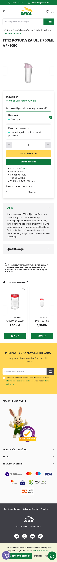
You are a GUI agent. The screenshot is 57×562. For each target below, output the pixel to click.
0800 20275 (17, 2)
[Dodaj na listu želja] (8, 192)
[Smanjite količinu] (9, 145)
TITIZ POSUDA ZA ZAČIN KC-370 (42, 319)
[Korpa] (52, 555)
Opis (10, 208)
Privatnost (45, 509)
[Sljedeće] (52, 70)
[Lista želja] (47, 11)
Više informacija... (41, 550)
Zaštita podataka (12, 509)
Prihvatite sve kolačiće (18, 555)
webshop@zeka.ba (40, 2)
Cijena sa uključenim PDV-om (21, 100)
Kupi (13, 336)
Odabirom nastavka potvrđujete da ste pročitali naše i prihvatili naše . (27, 381)
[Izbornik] (3, 11)
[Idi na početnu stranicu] (26, 12)
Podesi (38, 555)
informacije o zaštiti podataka (18, 381)
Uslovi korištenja (30, 509)
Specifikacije (15, 249)
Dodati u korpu (28, 153)
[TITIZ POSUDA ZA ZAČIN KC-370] (42, 301)
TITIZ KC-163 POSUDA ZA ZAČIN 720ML (15, 319)
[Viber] (6, 558)
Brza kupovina (28, 161)
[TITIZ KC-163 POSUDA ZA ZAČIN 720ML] (15, 301)
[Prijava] (52, 11)
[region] (28, 310)
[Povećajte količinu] (48, 145)
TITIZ (25, 168)
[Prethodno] (5, 70)
